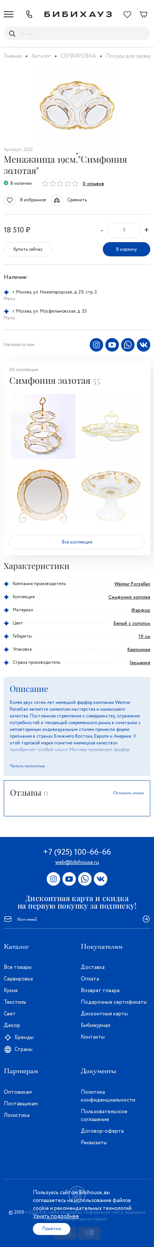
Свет (10, 1014)
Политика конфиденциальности (108, 1096)
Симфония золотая (129, 597)
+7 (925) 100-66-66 (77, 852)
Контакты (93, 1037)
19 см (144, 636)
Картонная (138, 649)
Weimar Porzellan (132, 584)
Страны (24, 1049)
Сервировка (18, 979)
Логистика (17, 1115)
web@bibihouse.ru (77, 862)
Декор (12, 1025)
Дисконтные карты (104, 1014)
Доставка (93, 967)
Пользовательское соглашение (104, 1115)
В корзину (126, 249)
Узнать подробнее (56, 1216)
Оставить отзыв (128, 792)
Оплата (90, 979)
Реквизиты (94, 1143)
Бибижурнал (95, 1025)
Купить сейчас (28, 249)
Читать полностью (27, 765)
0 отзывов (93, 183)
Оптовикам (18, 1092)
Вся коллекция (77, 542)
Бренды (24, 1037)
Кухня (11, 990)
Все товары (18, 967)
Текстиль (15, 1002)
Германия (140, 662)
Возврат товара (100, 990)
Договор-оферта (102, 1131)
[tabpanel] (77, 105)
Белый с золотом (132, 623)
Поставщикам (21, 1104)
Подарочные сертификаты (114, 1002)
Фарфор (140, 610)
